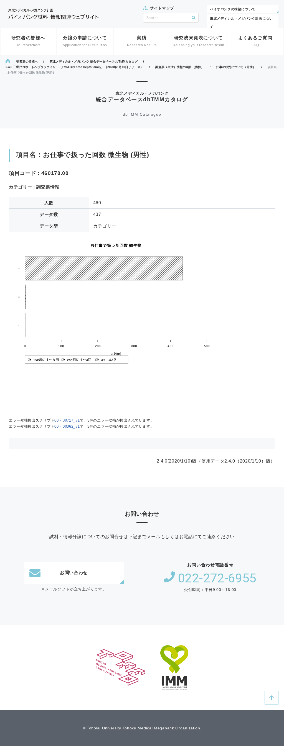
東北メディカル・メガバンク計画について (241, 23)
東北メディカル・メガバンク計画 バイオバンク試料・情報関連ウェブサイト (53, 14)
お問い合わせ (74, 572)
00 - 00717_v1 (67, 420)
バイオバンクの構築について (232, 9)
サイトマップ (162, 8)
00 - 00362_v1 (67, 426)
